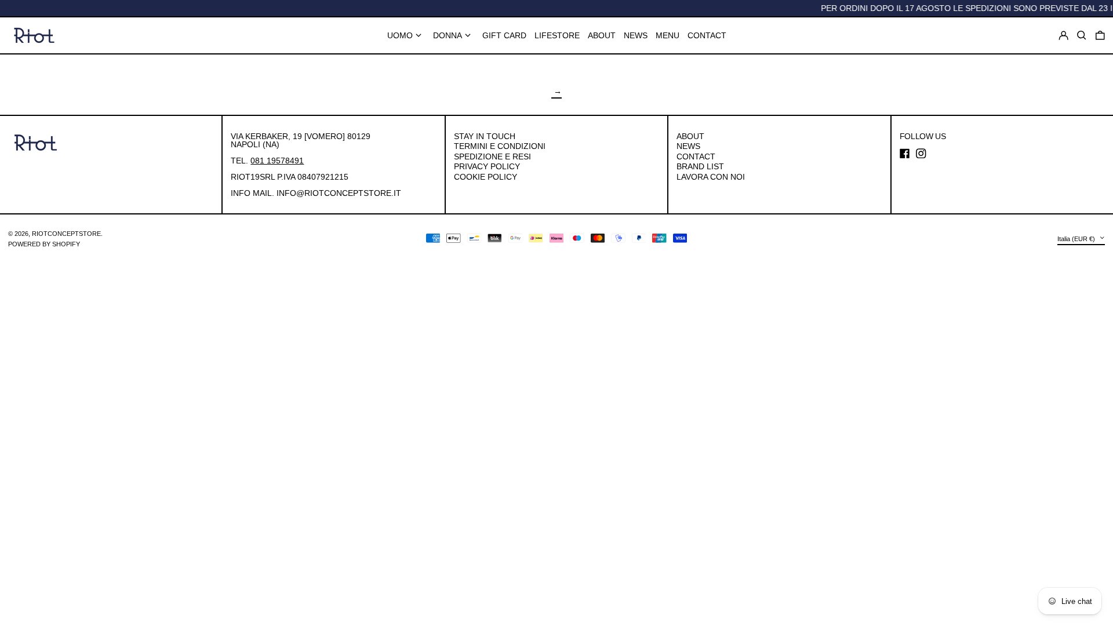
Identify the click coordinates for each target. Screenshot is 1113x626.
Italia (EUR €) (1077, 238)
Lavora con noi (710, 176)
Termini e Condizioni (499, 146)
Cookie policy (485, 176)
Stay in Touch (484, 136)
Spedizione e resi (492, 156)
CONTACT (695, 156)
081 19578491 (277, 160)
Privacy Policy (487, 166)
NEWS (688, 146)
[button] (1100, 35)
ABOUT (690, 136)
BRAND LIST (700, 166)
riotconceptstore (66, 233)
